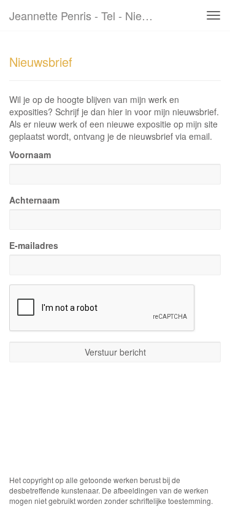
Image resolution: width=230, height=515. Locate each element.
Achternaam (34, 200)
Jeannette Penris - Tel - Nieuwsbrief (88, 15)
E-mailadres (33, 245)
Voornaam (30, 154)
